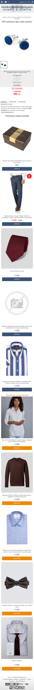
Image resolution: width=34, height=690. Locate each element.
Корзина (22, 2)
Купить (17, 169)
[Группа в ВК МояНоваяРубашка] (11, 687)
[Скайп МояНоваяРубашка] (23, 687)
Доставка (22, 679)
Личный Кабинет (20, 681)
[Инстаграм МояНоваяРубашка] (14, 687)
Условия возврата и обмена (11, 679)
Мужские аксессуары (24, 17)
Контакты (11, 681)
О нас (9, 677)
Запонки (17, 18)
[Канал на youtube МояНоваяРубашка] (20, 687)
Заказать (17, 448)
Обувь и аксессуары (9, 17)
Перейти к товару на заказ (20, 72)
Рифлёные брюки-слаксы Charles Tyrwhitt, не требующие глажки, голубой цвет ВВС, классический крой (17, 217)
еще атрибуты (17, 85)
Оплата (29, 679)
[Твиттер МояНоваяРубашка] (17, 687)
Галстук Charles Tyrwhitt (17, 271)
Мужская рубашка (17, 660)
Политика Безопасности (19, 677)
